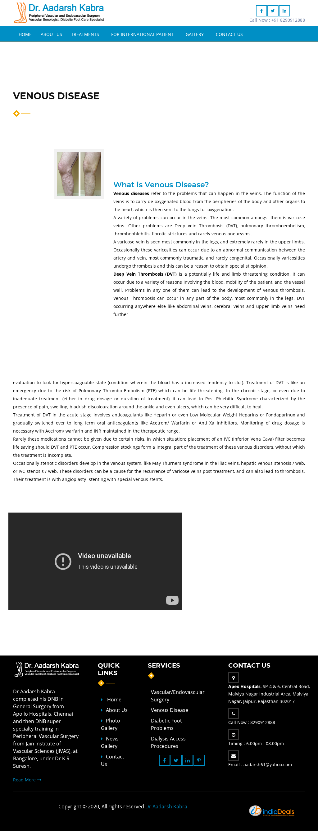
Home (25, 34)
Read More (25, 780)
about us (51, 34)
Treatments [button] (85, 34)
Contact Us (229, 34)
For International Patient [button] (142, 34)
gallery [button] (195, 34)
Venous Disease (169, 710)
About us (117, 710)
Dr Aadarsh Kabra (166, 806)
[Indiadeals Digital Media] (272, 810)
